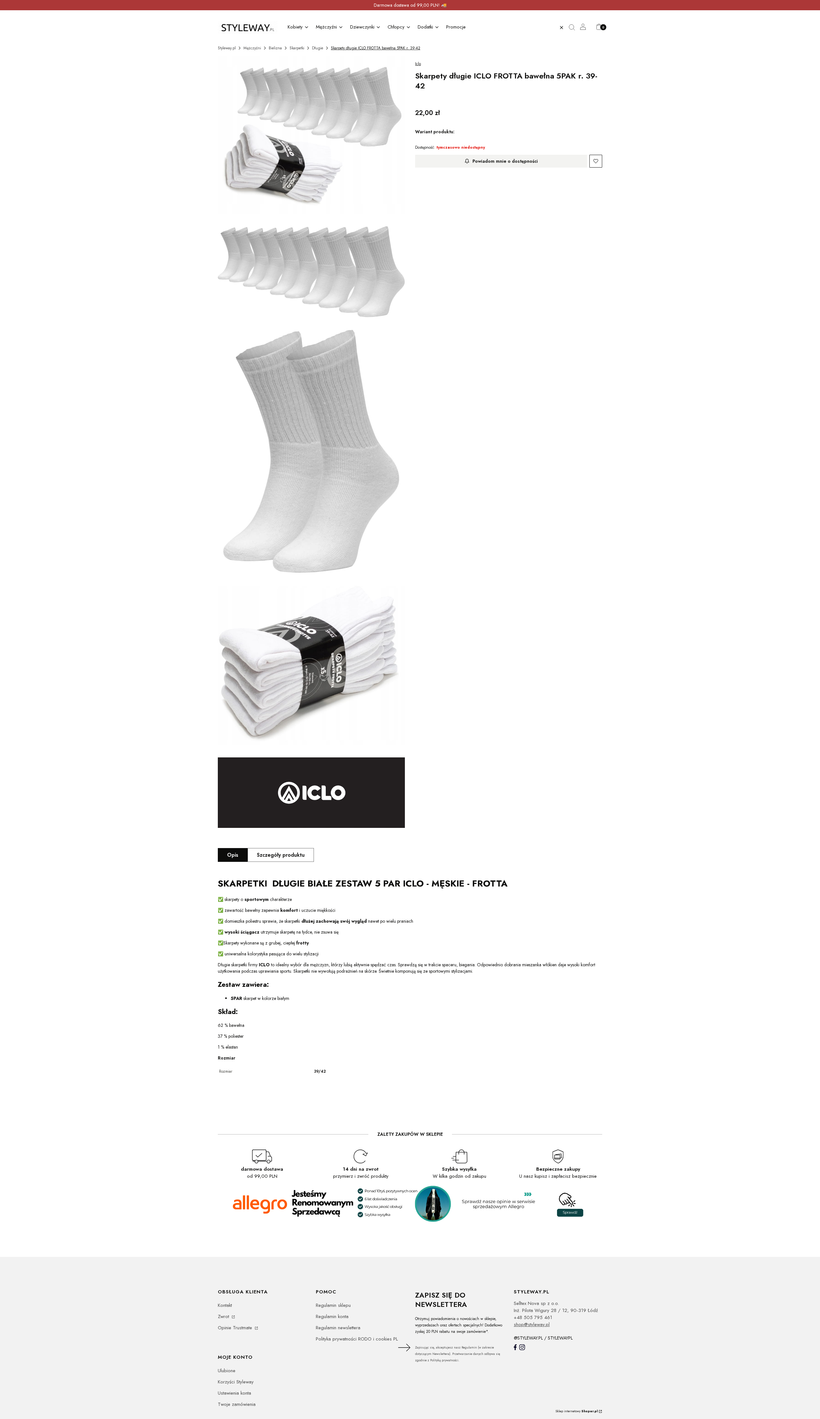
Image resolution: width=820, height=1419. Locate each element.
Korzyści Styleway (236, 1381)
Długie (317, 48)
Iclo (418, 64)
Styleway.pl (227, 48)
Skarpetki (297, 48)
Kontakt (225, 1305)
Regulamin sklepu (333, 1305)
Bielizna (275, 48)
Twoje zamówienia (237, 1404)
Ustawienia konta (234, 1393)
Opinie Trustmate (236, 1327)
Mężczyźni (252, 48)
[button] (574, 27)
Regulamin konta (332, 1316)
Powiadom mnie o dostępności (505, 161)
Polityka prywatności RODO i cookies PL (357, 1338)
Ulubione (226, 1370)
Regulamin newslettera (338, 1327)
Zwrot (224, 1316)
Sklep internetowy (576, 1411)
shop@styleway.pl (532, 1324)
